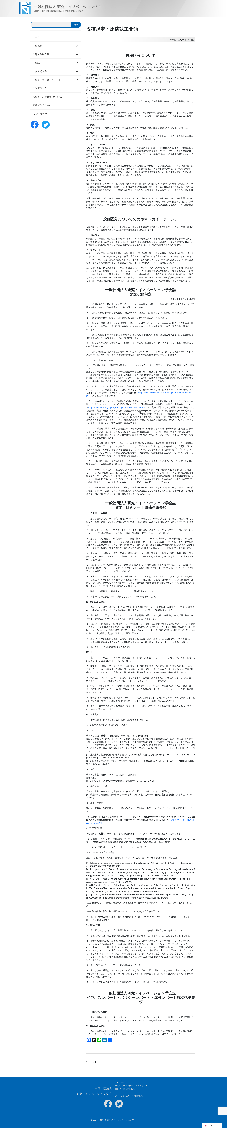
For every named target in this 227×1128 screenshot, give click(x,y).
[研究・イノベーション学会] (17, 8)
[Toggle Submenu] (76, 46)
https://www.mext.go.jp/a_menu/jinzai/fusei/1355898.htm (117, 407)
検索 (76, 25)
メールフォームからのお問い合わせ (130, 1096)
